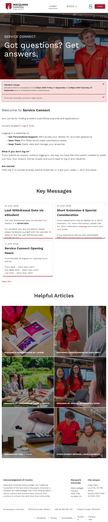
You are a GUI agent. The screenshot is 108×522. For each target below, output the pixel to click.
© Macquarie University (13, 509)
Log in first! (28, 125)
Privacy (54, 518)
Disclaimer (41, 518)
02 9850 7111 (76, 496)
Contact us (80, 518)
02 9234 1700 (94, 496)
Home (53, 6)
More (70, 6)
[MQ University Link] (17, 468)
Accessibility (67, 518)
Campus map (91, 518)
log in (11, 170)
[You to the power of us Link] (85, 466)
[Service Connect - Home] (17, 6)
